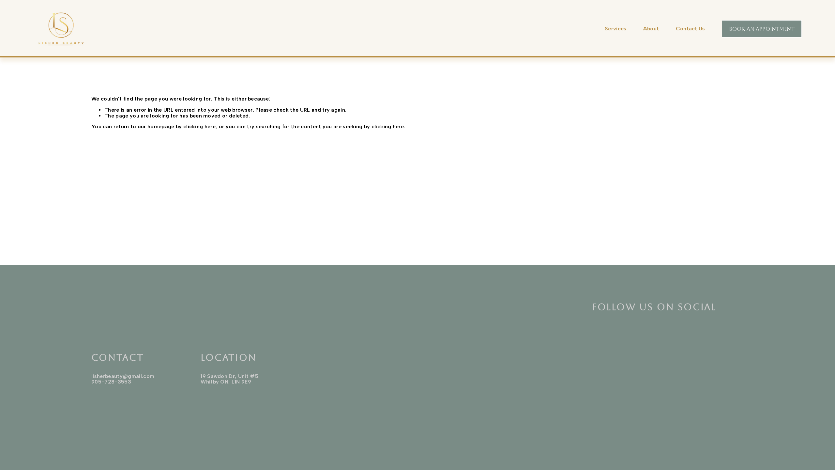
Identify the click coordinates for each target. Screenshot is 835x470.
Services (616, 28)
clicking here (199, 126)
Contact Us (690, 28)
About (651, 28)
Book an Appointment (762, 29)
